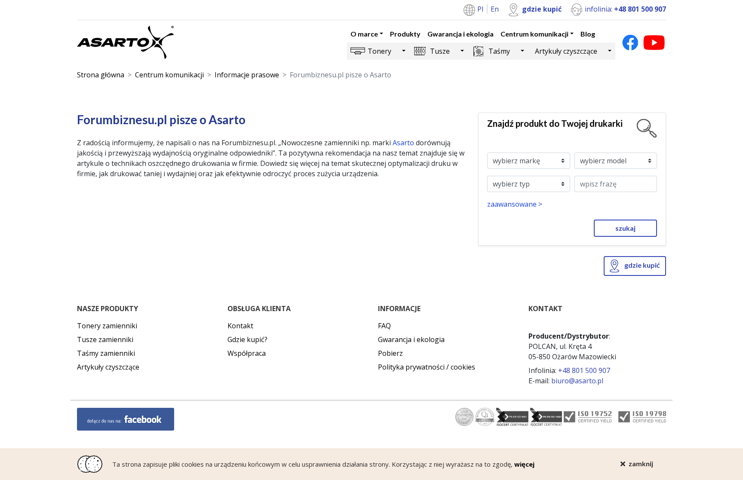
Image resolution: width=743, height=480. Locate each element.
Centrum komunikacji (534, 34)
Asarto (403, 142)
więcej (524, 464)
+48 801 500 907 (584, 370)
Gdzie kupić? (247, 339)
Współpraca (246, 353)
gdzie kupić (542, 9)
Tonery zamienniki (107, 325)
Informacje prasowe (247, 74)
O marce (364, 34)
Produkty (405, 34)
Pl (481, 9)
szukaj (625, 228)
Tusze (440, 51)
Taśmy (499, 51)
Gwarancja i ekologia (460, 34)
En (495, 9)
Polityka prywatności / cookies (426, 367)
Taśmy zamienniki (106, 353)
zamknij (641, 463)
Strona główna (100, 74)
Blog (587, 34)
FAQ (384, 325)
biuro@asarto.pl (577, 380)
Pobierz (390, 353)
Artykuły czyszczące (566, 51)
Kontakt (240, 325)
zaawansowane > (514, 204)
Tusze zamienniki (105, 339)
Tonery (379, 51)
